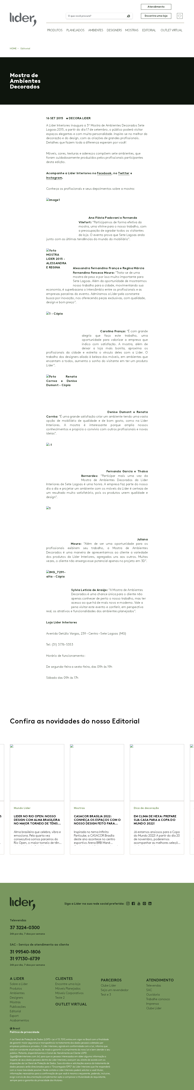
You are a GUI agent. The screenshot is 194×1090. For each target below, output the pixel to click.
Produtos (55, 30)
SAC (149, 990)
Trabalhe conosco (158, 999)
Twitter (123, 173)
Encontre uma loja (156, 15)
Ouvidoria (153, 994)
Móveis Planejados (68, 988)
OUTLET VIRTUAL (171, 30)
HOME (13, 48)
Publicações (18, 1006)
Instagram (54, 177)
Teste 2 (60, 997)
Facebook (104, 173)
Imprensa (152, 1003)
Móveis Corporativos (69, 993)
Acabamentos (19, 1020)
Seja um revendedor (114, 990)
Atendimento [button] (156, 6)
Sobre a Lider (19, 984)
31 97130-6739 (25, 958)
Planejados (75, 30)
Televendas (153, 985)
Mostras (131, 30)
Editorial (149, 30)
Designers (114, 30)
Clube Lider (108, 985)
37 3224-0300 (25, 927)
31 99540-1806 (25, 951)
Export (14, 1016)
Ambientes (95, 30)
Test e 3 (106, 994)
